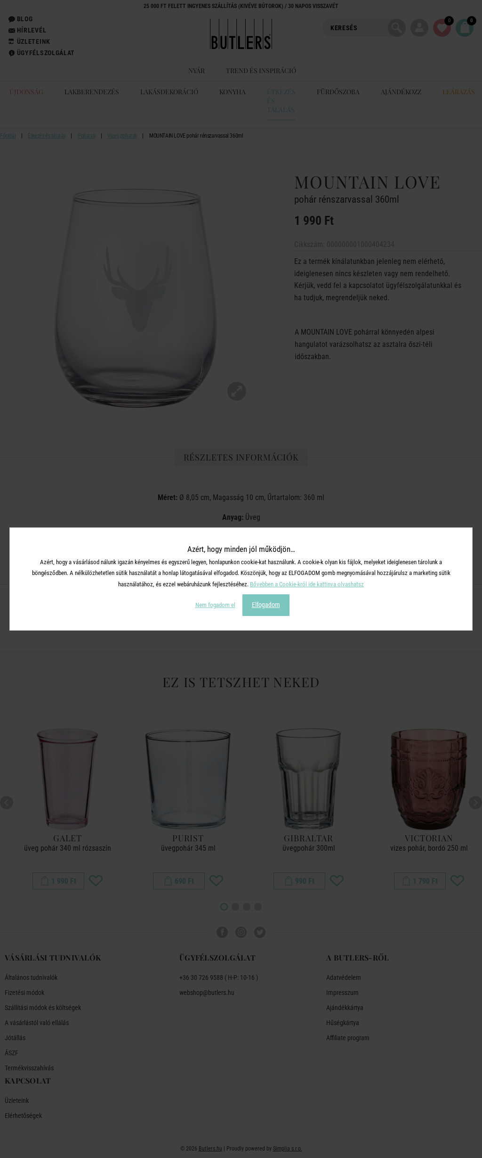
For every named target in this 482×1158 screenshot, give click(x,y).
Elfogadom (266, 604)
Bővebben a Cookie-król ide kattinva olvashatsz (307, 584)
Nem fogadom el (215, 604)
